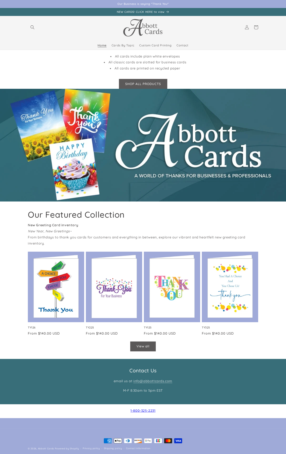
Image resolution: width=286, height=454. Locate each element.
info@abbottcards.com (152, 381)
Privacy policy (91, 448)
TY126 (32, 327)
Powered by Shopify (67, 448)
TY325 (206, 327)
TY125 (148, 327)
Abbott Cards (46, 448)
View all (143, 346)
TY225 (90, 327)
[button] (32, 27)
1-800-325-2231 (142, 410)
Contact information (138, 448)
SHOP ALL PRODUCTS (143, 84)
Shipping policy (113, 448)
